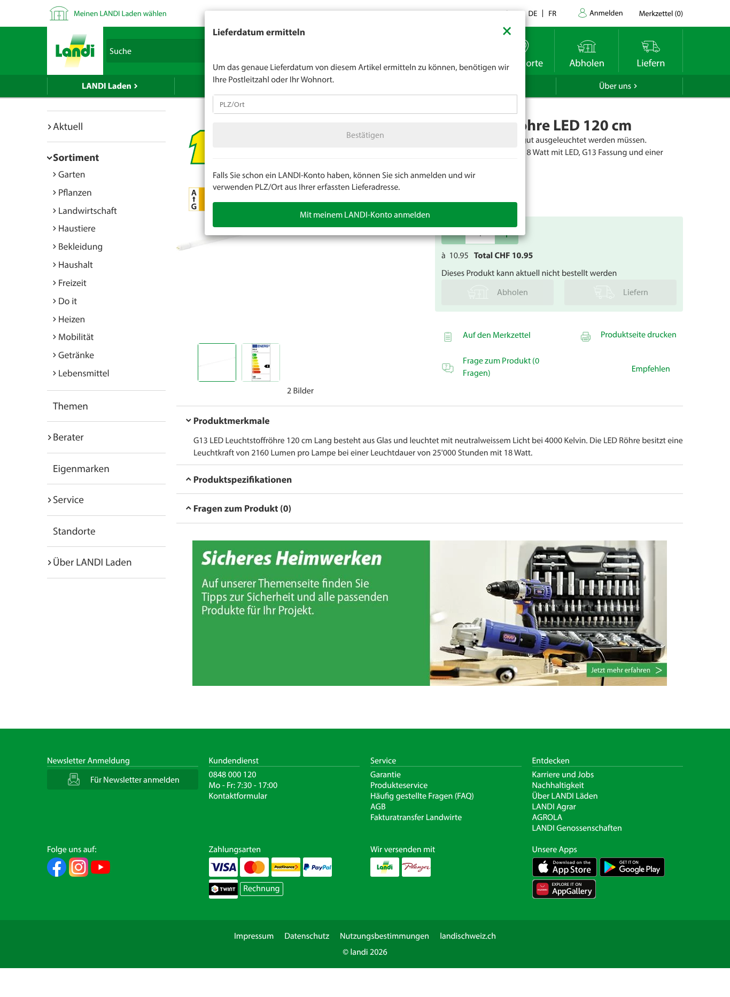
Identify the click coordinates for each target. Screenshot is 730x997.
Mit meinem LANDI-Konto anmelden (365, 214)
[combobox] (365, 104)
